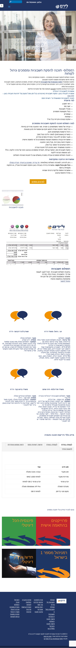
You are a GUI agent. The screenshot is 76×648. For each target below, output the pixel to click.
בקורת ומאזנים (14, 607)
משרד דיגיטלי (14, 612)
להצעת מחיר (67, 449)
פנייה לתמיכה (38, 600)
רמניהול (16, 600)
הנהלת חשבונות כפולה (50, 609)
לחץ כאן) (70, 96)
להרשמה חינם (39, 55)
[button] (1, 5)
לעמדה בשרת (51, 445)
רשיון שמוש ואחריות (16, 445)
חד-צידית (36, 163)
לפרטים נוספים (38, 181)
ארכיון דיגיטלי (15, 609)
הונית (17, 602)
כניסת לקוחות (14, 616)
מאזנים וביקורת (26, 163)
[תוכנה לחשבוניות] (12, 205)
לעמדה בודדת (66, 445)
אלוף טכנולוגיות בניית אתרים (53, 639)
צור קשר (40, 605)
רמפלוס (16, 605)
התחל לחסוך (65, 281)
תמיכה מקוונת (14, 614)
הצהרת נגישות (26, 607)
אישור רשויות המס (35, 445)
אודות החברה (26, 600)
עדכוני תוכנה (39, 612)
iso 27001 (51, 628)
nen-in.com (47, 636)
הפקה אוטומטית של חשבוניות (51, 82)
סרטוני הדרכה (38, 602)
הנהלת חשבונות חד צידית (51, 602)
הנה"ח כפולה (14, 163)
